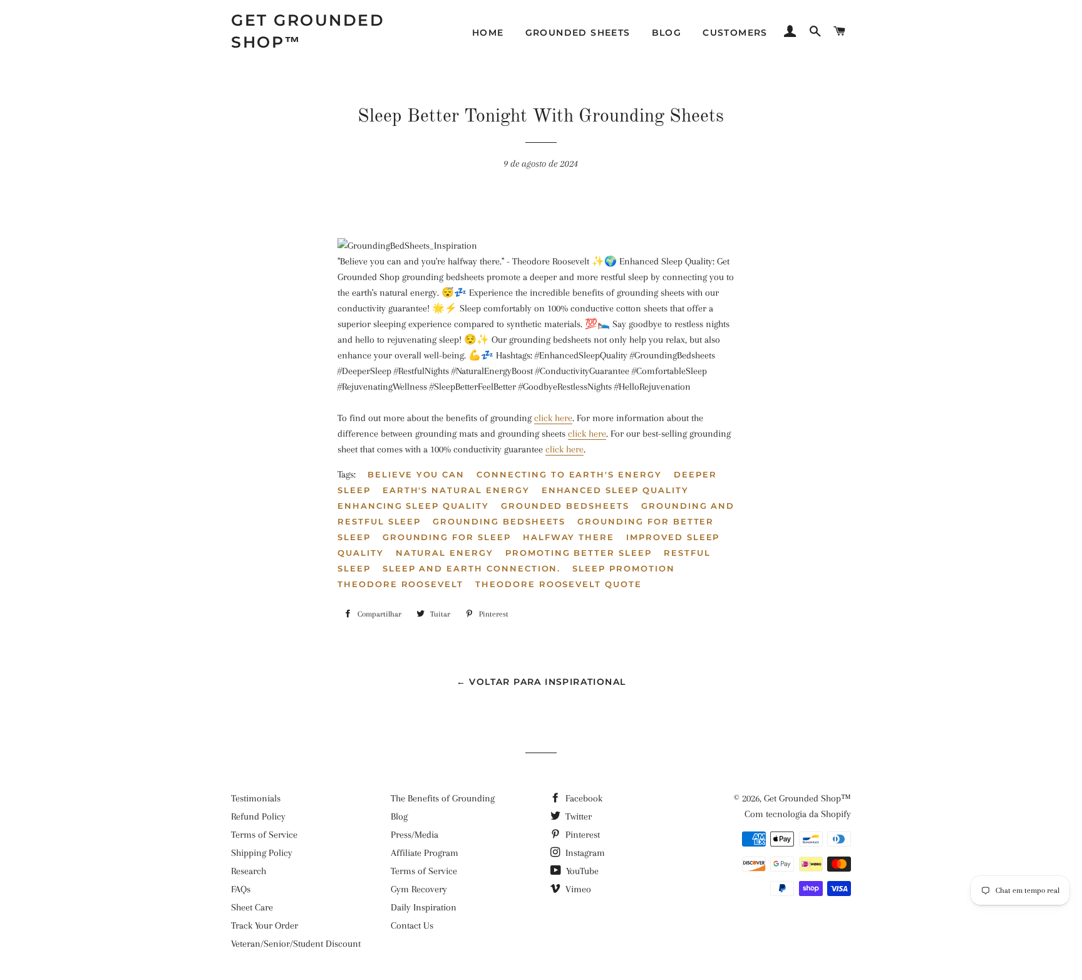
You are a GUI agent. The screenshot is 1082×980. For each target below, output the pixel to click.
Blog (667, 32)
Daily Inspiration (423, 907)
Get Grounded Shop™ (307, 31)
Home (488, 32)
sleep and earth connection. (472, 568)
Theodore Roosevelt (400, 584)
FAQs (240, 889)
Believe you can (416, 474)
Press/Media (414, 834)
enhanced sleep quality (615, 490)
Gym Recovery (419, 889)
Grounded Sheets (578, 32)
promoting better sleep (578, 553)
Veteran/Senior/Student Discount (296, 943)
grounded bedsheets (565, 506)
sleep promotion (623, 568)
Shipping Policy (261, 852)
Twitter (577, 816)
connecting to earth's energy (569, 474)
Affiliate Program (424, 852)
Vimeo (577, 889)
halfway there (568, 537)
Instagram (584, 852)
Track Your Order (264, 925)
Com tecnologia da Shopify (798, 814)
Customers (735, 32)
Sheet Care (252, 907)
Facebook (582, 798)
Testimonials (256, 798)
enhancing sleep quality (413, 506)
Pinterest (581, 834)
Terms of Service (264, 834)
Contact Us (412, 925)
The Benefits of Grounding (443, 798)
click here (553, 418)
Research (248, 871)
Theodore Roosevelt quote (558, 584)
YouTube (581, 871)
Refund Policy (258, 816)
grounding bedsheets (499, 521)
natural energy (444, 553)
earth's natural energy (456, 490)
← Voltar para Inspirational (541, 681)
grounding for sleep (447, 537)
